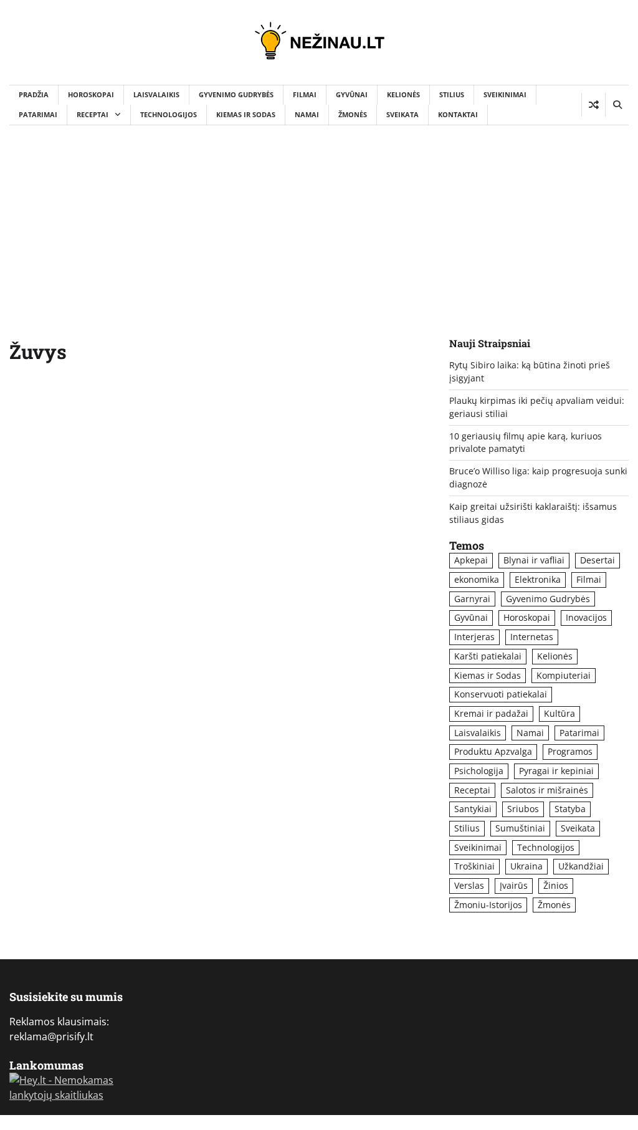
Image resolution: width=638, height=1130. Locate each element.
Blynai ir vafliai (533, 560)
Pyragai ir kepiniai (556, 771)
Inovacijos (586, 617)
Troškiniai (474, 866)
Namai (307, 114)
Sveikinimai (504, 94)
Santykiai (473, 809)
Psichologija (478, 771)
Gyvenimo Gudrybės (236, 94)
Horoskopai (91, 94)
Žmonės (352, 114)
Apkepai (471, 560)
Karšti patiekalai (487, 656)
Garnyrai (472, 599)
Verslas (469, 885)
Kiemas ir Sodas (245, 114)
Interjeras (474, 637)
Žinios (555, 885)
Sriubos (523, 809)
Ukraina (526, 866)
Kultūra (559, 713)
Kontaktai (458, 114)
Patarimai (38, 114)
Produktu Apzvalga (493, 751)
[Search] (617, 105)
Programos (570, 751)
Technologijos (168, 114)
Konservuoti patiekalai (500, 694)
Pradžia (34, 94)
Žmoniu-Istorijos (488, 905)
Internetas (531, 637)
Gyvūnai (352, 94)
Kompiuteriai (563, 675)
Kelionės (403, 94)
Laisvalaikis (156, 94)
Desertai (597, 560)
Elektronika (538, 579)
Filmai (305, 94)
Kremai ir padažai (491, 713)
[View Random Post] (593, 105)
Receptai (92, 114)
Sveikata (402, 114)
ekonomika (476, 579)
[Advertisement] (319, 219)
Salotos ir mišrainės (547, 790)
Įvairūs (514, 885)
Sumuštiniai (520, 828)
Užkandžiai (581, 866)
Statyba (570, 809)
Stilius (451, 94)
